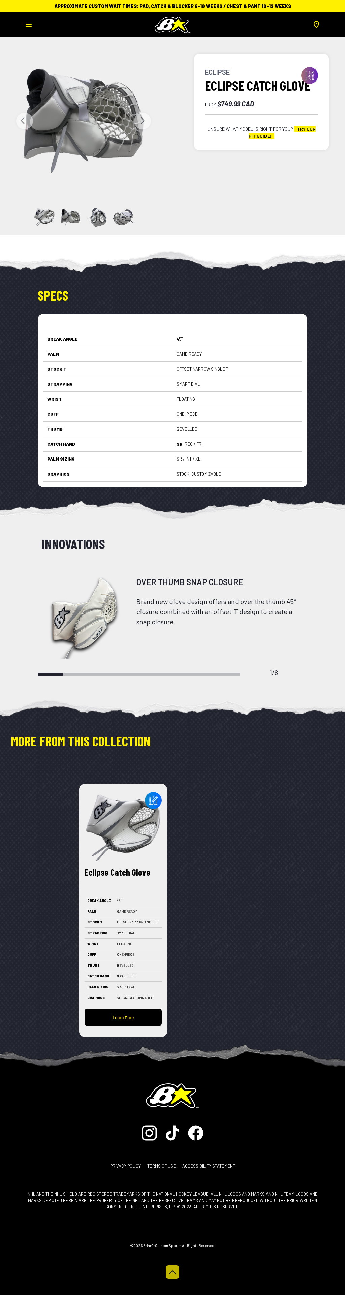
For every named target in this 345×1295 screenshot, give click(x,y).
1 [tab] (50, 674)
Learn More (123, 1017)
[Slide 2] (96, 217)
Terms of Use (161, 1166)
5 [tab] (151, 674)
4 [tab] (126, 674)
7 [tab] (202, 674)
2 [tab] (75, 674)
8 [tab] (227, 674)
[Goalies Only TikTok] (173, 1132)
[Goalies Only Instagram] (151, 1132)
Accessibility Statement (208, 1166)
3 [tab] (101, 674)
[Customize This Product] (153, 800)
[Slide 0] (44, 217)
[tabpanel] (172, 617)
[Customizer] (309, 75)
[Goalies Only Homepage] (173, 22)
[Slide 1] (70, 217)
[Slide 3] (123, 217)
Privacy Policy (125, 1166)
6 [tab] (176, 674)
